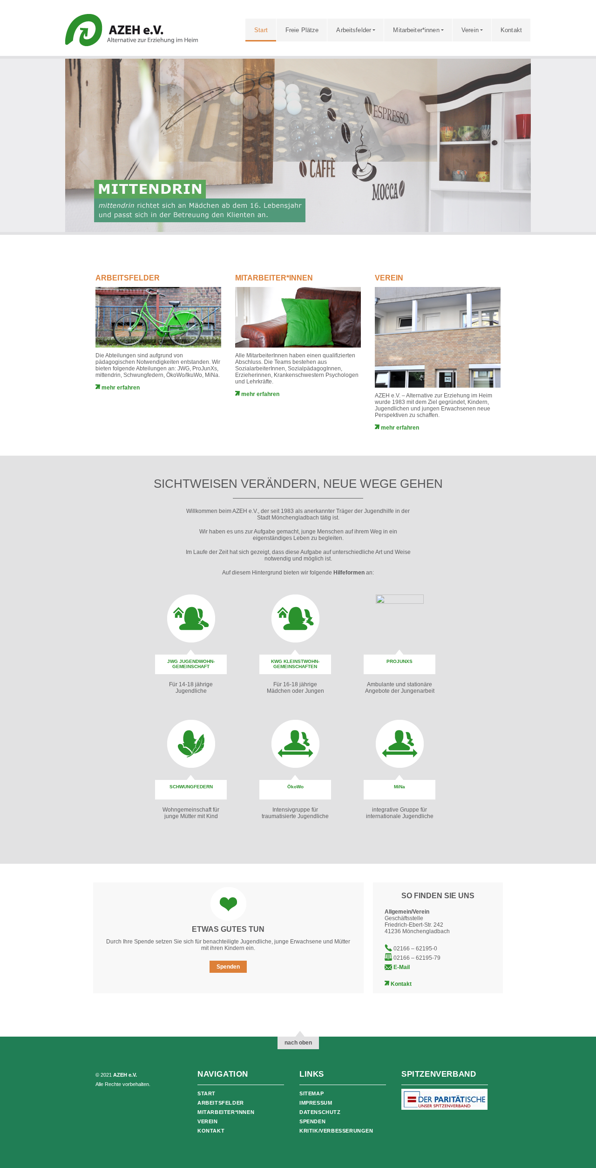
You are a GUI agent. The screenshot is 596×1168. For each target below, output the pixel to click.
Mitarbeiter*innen (416, 30)
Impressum (315, 1103)
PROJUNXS (399, 661)
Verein (470, 30)
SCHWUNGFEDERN (191, 786)
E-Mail (401, 967)
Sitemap (311, 1093)
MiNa (399, 786)
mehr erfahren (120, 387)
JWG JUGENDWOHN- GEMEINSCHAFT (191, 664)
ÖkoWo (295, 786)
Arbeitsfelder (353, 30)
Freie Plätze (302, 30)
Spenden (228, 966)
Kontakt (511, 30)
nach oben (298, 1042)
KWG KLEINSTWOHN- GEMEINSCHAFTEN (295, 664)
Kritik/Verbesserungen (336, 1131)
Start (261, 30)
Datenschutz (320, 1112)
